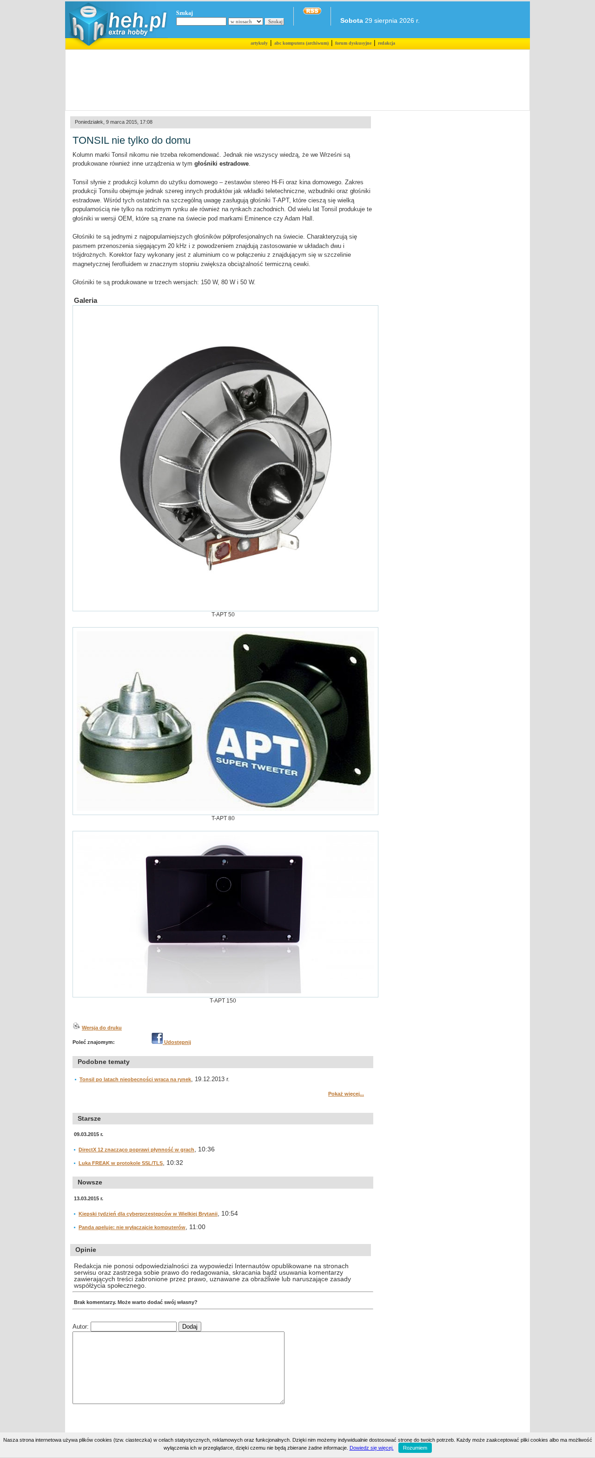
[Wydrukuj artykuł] (76, 1027)
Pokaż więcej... (346, 1094)
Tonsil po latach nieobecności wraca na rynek (135, 1079)
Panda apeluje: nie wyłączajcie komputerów (132, 1227)
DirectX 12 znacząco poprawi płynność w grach (136, 1149)
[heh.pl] (116, 47)
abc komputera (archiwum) (301, 43)
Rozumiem (415, 1448)
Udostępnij (177, 1042)
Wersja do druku (102, 1027)
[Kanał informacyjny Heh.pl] (312, 12)
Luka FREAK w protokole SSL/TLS (121, 1163)
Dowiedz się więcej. (372, 1448)
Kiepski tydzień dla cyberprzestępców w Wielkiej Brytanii (148, 1214)
